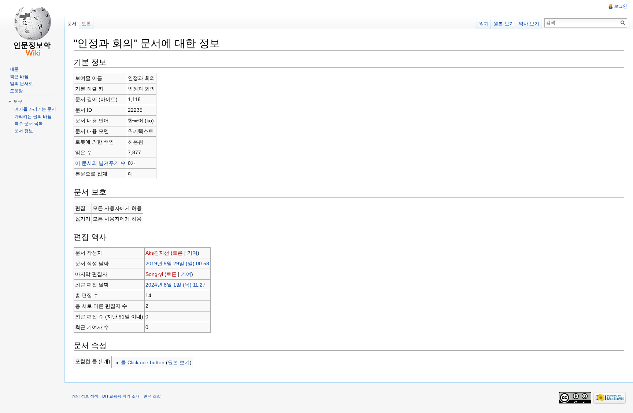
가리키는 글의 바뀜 (33, 116)
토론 (178, 253)
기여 (192, 253)
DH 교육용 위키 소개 (121, 396)
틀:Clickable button (142, 362)
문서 (72, 23)
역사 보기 (529, 23)
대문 (14, 69)
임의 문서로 (21, 83)
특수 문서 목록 (28, 123)
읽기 (484, 23)
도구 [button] (18, 101)
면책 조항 (152, 396)
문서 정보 (23, 130)
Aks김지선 (157, 253)
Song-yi (154, 274)
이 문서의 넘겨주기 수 (100, 163)
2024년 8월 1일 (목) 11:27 (175, 285)
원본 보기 (179, 362)
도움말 (16, 90)
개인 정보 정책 (85, 396)
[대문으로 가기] (32, 29)
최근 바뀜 (19, 76)
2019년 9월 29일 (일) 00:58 (177, 263)
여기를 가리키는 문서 (35, 109)
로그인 (620, 6)
